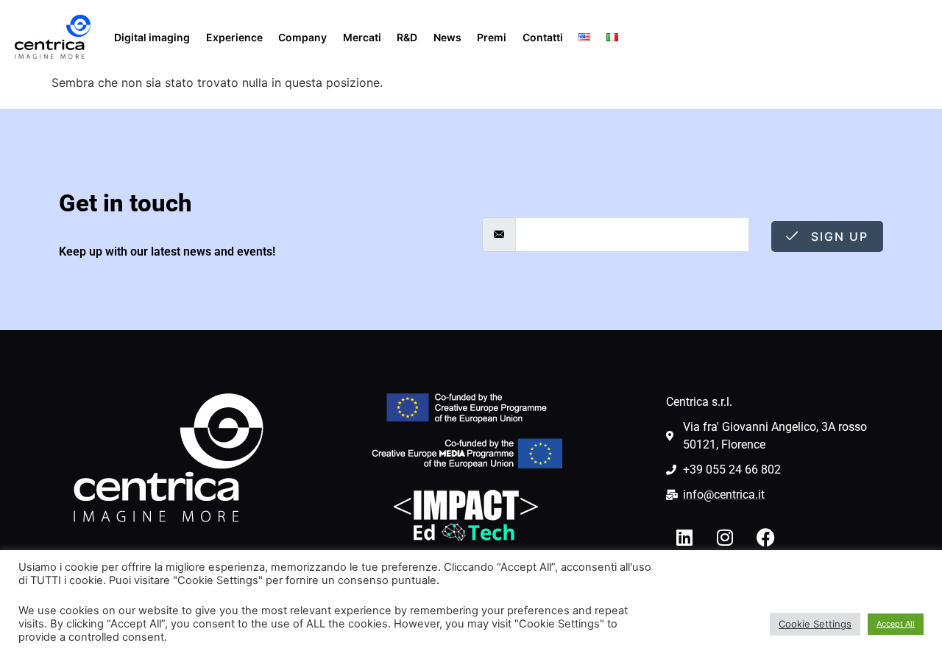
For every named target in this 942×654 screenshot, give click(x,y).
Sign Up (837, 236)
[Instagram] (724, 536)
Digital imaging (152, 37)
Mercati (362, 37)
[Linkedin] (684, 536)
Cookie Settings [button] (815, 624)
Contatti (543, 37)
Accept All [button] (896, 624)
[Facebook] (765, 536)
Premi (491, 37)
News (447, 37)
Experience (234, 37)
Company (302, 37)
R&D (407, 37)
